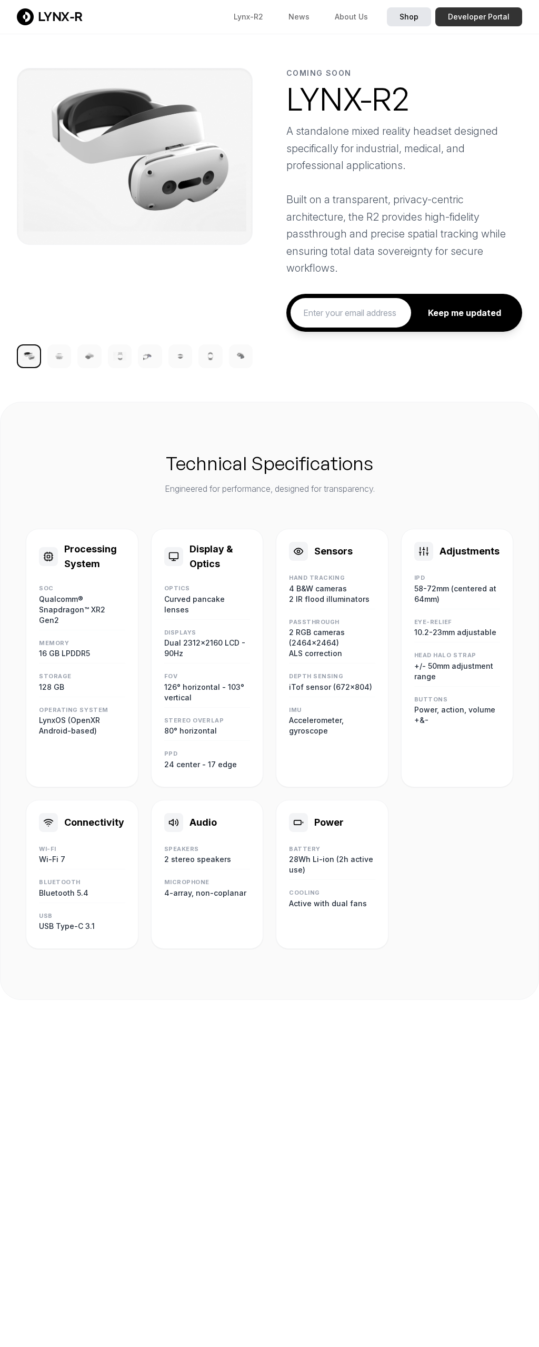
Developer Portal (479, 16)
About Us (351, 16)
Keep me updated (464, 313)
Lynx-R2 (248, 16)
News (299, 16)
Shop (409, 16)
